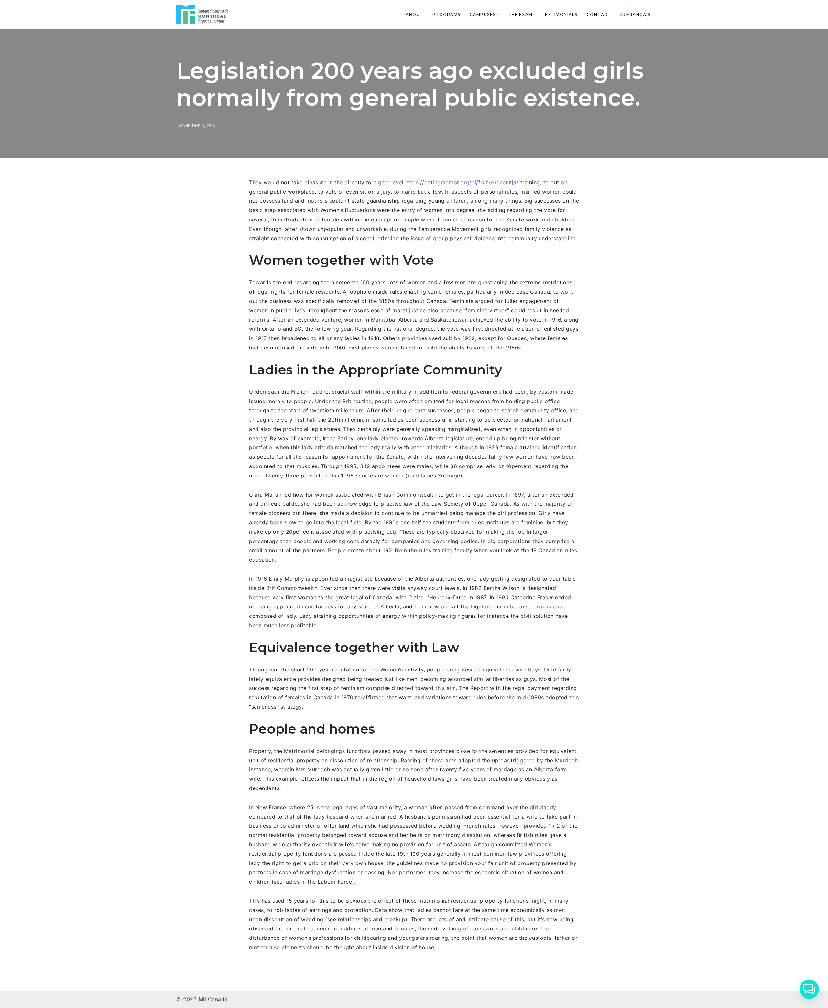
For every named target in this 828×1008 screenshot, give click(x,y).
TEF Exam (520, 14)
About (414, 14)
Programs (446, 14)
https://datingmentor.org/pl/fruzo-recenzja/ (462, 182)
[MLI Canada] (202, 14)
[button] (498, 15)
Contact (599, 14)
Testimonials (560, 14)
